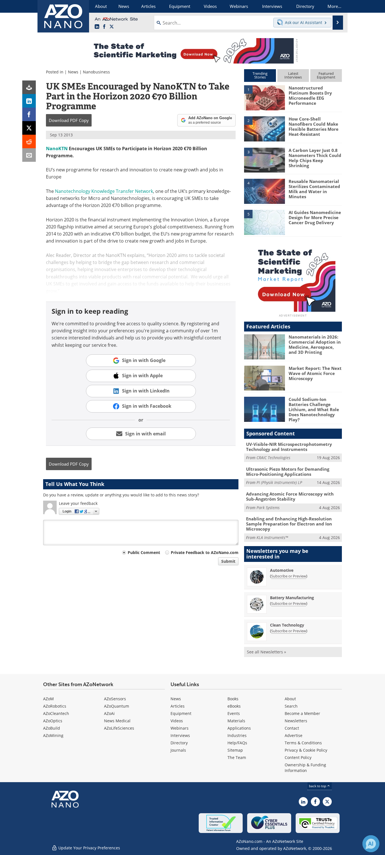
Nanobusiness (96, 72)
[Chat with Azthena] (370, 843)
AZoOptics (52, 720)
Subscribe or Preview (288, 576)
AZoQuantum (116, 706)
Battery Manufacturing (292, 597)
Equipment (181, 713)
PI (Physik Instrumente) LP (279, 482)
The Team (236, 757)
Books (232, 698)
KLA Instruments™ (272, 537)
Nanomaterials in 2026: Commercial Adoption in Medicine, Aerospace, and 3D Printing (315, 344)
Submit (228, 561)
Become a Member (302, 713)
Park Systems (268, 507)
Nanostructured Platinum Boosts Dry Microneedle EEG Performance (310, 95)
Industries (237, 735)
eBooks (234, 706)
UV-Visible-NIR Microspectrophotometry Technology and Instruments (289, 446)
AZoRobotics (54, 706)
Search (291, 706)
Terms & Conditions (303, 742)
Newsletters (296, 720)
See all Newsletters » (266, 652)
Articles (178, 706)
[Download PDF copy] (29, 87)
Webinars (180, 728)
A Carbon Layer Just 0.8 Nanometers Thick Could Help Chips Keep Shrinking (315, 157)
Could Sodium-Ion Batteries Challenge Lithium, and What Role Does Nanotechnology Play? (314, 409)
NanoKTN (57, 148)
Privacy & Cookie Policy (306, 750)
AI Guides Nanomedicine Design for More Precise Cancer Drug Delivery (315, 217)
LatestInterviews (293, 75)
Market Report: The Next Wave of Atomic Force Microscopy (315, 373)
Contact (292, 728)
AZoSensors (115, 698)
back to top (318, 786)
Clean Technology (287, 625)
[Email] (29, 155)
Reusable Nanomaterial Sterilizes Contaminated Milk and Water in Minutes (314, 188)
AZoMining (53, 735)
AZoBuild (51, 728)
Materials (236, 720)
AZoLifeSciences (119, 728)
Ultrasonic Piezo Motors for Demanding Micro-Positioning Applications (287, 471)
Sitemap (235, 750)
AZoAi (109, 713)
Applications (239, 728)
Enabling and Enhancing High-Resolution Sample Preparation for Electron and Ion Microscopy (289, 524)
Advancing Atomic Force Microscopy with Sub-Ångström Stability (290, 496)
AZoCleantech (56, 713)
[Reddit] (29, 141)
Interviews (180, 735)
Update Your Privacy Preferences (88, 847)
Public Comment (144, 552)
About (290, 698)
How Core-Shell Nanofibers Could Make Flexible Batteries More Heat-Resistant (313, 126)
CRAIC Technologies (273, 457)
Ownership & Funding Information (305, 767)
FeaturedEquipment (326, 75)
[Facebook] (29, 114)
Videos (177, 720)
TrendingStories (260, 75)
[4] (264, 190)
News (73, 72)
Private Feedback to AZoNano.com (204, 552)
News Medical (117, 720)
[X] (29, 128)
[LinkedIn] (29, 101)
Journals (178, 750)
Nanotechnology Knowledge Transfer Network (104, 191)
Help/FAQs (237, 742)
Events (233, 713)
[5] (264, 221)
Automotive (281, 570)
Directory (179, 742)
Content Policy (298, 757)
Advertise (293, 735)
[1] (264, 97)
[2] (264, 128)
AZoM (48, 698)
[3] (264, 159)
